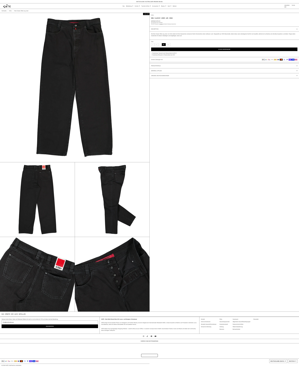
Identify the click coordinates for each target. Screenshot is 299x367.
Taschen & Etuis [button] (145, 6)
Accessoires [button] (155, 6)
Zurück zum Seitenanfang (149, 341)
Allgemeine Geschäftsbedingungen (241, 321)
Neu (124, 6)
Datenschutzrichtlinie (238, 324)
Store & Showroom (205, 321)
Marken (175, 6)
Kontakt (203, 319)
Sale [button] (169, 6)
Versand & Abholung (206, 326)
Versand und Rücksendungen (160, 75)
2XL (169, 44)
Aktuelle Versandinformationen (208, 324)
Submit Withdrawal (149, 355)
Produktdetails (156, 65)
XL (164, 44)
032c (10, 10)
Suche (293, 5)
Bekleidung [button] (129, 6)
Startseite (4, 10)
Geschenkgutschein (225, 321)
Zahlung (222, 326)
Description (154, 29)
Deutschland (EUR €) (277, 361)
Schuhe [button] (136, 6)
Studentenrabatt (224, 324)
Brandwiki (256, 319)
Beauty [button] (163, 6)
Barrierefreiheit (236, 329)
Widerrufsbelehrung (238, 326)
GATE (7, 365)
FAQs (221, 319)
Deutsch (292, 361)
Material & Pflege (156, 70)
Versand (161, 24)
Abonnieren (50, 326)
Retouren (222, 329)
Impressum (235, 319)
